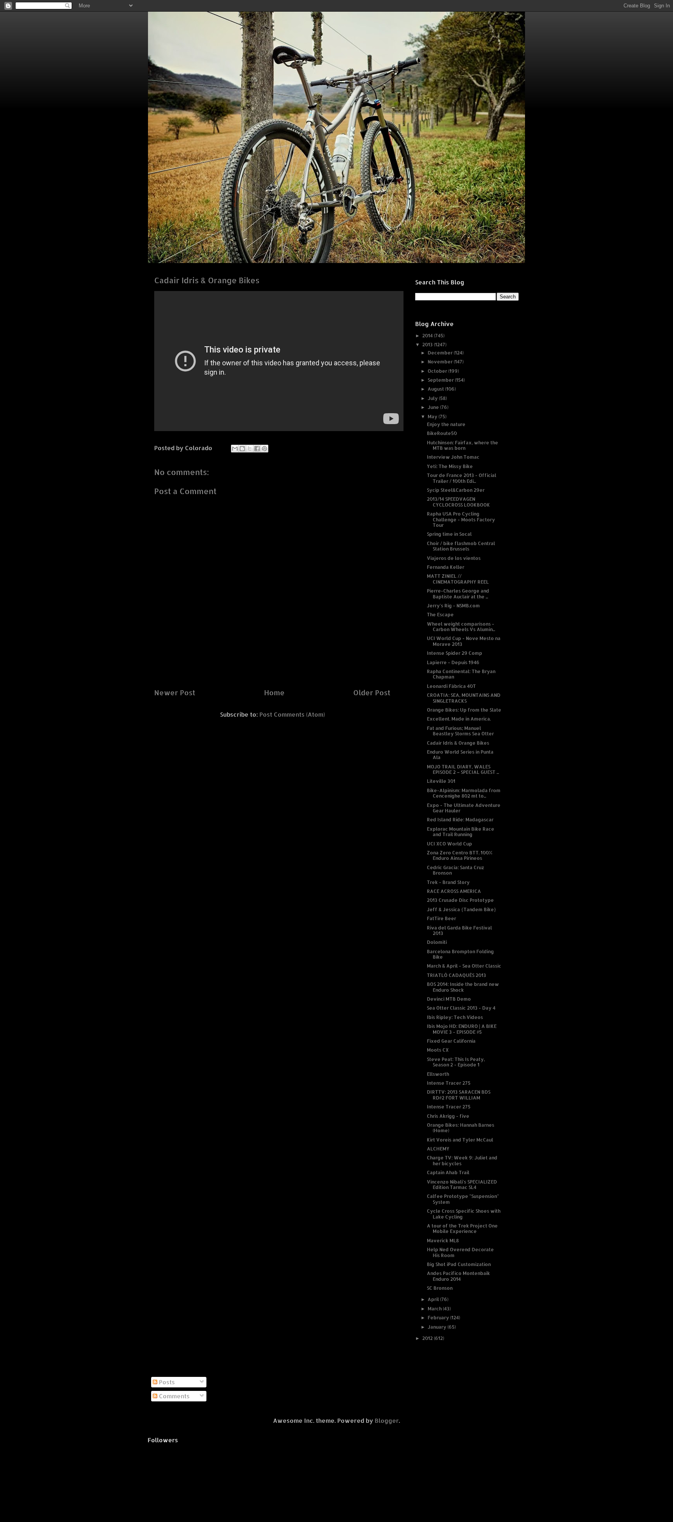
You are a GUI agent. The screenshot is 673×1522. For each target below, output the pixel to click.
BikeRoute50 (442, 433)
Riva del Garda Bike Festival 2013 (459, 930)
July (433, 398)
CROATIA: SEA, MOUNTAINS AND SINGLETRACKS (463, 697)
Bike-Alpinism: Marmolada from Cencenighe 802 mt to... (463, 793)
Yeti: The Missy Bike (450, 466)
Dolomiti (437, 942)
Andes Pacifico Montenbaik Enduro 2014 (458, 1276)
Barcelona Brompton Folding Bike (460, 954)
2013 (428, 344)
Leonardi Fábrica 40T (451, 686)
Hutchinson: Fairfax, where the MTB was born (462, 445)
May (433, 416)
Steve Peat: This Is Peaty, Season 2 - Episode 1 (456, 1062)
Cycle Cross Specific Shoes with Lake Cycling (463, 1213)
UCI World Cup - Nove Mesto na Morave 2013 (463, 641)
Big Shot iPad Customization (459, 1264)
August (436, 389)
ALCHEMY (438, 1149)
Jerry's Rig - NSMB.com (453, 605)
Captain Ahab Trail (448, 1172)
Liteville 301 (441, 781)
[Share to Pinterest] (264, 448)
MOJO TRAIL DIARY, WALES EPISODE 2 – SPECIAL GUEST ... (463, 769)
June (434, 407)
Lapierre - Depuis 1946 (453, 662)
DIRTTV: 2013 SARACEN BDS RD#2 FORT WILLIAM (458, 1094)
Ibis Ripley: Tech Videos (455, 1017)
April (434, 1299)
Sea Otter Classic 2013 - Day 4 (461, 1008)
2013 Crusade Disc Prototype (460, 900)
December (441, 353)
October (438, 371)
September (441, 380)
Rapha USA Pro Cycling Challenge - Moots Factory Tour (461, 519)
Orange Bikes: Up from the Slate (464, 710)
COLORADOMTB (336, 23)
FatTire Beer (441, 918)
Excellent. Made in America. (459, 719)
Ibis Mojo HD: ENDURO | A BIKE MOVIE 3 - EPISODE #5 (462, 1029)
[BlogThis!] (242, 448)
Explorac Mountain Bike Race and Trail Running (460, 831)
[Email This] (235, 448)
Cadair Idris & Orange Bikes (458, 743)
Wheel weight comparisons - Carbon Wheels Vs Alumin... (461, 626)
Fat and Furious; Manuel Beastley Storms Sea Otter (460, 730)
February (439, 1317)
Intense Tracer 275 (448, 1083)
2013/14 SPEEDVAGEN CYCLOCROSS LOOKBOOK (458, 501)
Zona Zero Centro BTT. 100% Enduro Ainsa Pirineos (459, 855)
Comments (173, 1396)
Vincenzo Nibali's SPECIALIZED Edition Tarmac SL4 (462, 1184)
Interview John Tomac (453, 457)
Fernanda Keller (445, 567)
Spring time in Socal (449, 534)
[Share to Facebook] (257, 448)
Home (274, 692)
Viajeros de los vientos (454, 558)
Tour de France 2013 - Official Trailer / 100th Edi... (461, 478)
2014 (428, 335)
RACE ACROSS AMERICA (454, 891)
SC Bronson (440, 1288)
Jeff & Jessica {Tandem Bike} (461, 909)
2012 (428, 1338)
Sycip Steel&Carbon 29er (455, 490)
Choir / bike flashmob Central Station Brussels (461, 546)
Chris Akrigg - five (448, 1116)
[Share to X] (250, 448)
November (441, 362)
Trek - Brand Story (448, 882)
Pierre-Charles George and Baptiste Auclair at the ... (458, 593)
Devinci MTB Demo (449, 999)
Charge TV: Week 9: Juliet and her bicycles (462, 1160)
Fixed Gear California (451, 1041)
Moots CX (438, 1050)
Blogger (387, 1420)
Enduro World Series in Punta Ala (460, 754)
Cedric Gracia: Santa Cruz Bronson (455, 870)
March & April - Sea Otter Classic (464, 966)
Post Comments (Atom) (292, 714)
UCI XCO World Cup (449, 844)
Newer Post (174, 692)
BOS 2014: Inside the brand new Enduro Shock (463, 986)
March (435, 1309)
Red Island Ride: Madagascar (460, 819)
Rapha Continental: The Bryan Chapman (461, 674)
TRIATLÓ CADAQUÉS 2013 (456, 975)
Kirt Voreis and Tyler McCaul (460, 1140)
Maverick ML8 (443, 1240)
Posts (166, 1382)
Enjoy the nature (446, 424)
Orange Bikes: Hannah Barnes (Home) (460, 1127)
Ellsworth (438, 1074)
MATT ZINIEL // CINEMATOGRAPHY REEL (458, 578)
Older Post (371, 692)
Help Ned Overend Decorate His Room (460, 1252)
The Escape (440, 614)
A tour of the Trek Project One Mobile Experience (462, 1228)
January (437, 1327)
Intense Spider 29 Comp (454, 653)
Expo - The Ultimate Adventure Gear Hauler (463, 808)
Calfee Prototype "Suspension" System (463, 1199)
